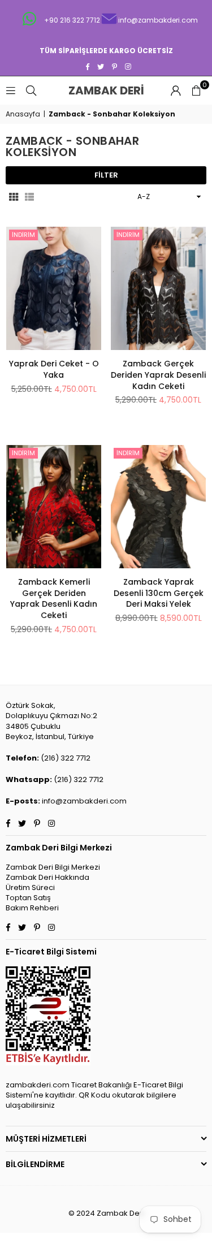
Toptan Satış (28, 897)
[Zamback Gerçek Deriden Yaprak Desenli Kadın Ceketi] (158, 288)
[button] (196, 90)
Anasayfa (23, 114)
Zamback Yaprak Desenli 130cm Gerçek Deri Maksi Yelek (159, 593)
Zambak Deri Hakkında (47, 877)
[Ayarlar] (176, 90)
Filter (106, 175)
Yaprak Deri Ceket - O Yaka (54, 369)
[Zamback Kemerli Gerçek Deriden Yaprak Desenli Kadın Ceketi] (53, 506)
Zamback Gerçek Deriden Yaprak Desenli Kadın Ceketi (158, 374)
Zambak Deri (116, 90)
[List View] (29, 196)
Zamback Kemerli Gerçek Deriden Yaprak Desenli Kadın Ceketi (53, 598)
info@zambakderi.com (84, 801)
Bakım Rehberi (32, 907)
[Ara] (31, 90)
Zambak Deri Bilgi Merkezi (53, 867)
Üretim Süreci (30, 887)
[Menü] (11, 90)
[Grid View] (13, 196)
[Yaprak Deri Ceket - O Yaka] (53, 288)
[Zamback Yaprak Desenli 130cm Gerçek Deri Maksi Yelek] (158, 506)
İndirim (23, 234)
